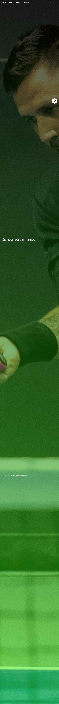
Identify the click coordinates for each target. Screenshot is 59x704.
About (10, 2)
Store (4, 2)
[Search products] (54, 101)
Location (17, 2)
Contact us (26, 2)
